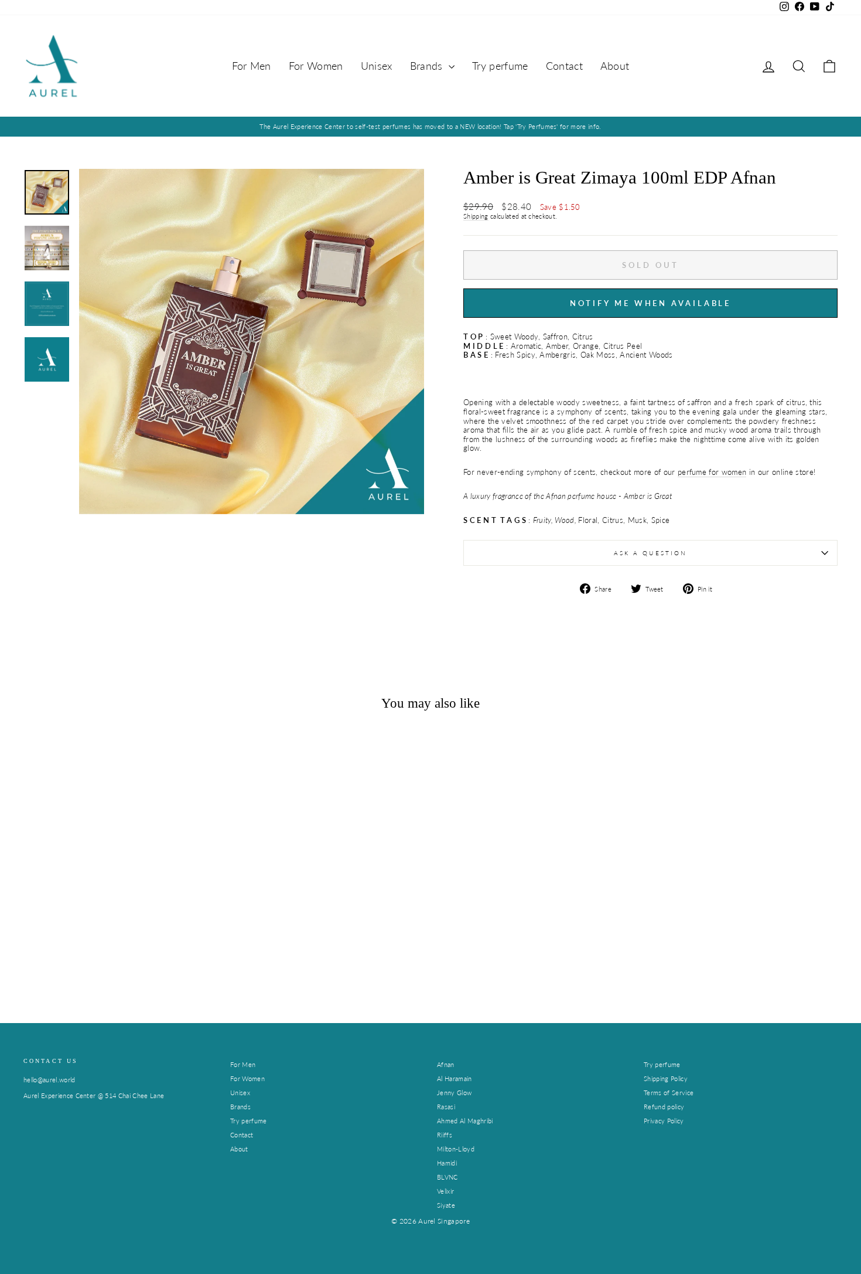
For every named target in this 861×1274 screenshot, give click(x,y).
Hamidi (447, 1163)
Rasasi (446, 1106)
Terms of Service (668, 1092)
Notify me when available (651, 303)
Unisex (376, 65)
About (615, 65)
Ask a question (651, 552)
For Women (316, 65)
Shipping (475, 216)
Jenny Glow (454, 1092)
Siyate (446, 1205)
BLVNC (447, 1177)
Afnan (446, 1064)
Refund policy (664, 1106)
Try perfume (500, 65)
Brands (428, 65)
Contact (564, 65)
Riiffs (444, 1135)
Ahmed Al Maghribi (465, 1120)
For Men (251, 65)
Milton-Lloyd (455, 1149)
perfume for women (712, 472)
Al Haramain (454, 1078)
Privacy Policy (664, 1120)
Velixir (445, 1191)
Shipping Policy (666, 1078)
